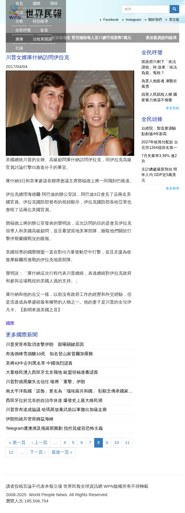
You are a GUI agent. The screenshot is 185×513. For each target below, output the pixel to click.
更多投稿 (172, 108)
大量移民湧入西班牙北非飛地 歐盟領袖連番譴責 (52, 372)
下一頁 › (38, 452)
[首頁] (66, 6)
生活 (54, 12)
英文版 (174, 19)
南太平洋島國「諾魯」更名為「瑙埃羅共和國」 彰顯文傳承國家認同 (70, 391)
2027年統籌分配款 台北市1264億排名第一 (159, 145)
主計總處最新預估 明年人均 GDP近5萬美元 (159, 174)
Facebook (111, 19)
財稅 (36, 12)
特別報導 (40, 21)
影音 (44, 30)
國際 (10, 323)
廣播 (19, 39)
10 (116, 442)
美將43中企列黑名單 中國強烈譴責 (39, 363)
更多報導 (172, 188)
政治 (19, 12)
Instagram (133, 19)
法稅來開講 (42, 39)
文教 (19, 21)
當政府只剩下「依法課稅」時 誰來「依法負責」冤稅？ (159, 67)
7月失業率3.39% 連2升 (159, 158)
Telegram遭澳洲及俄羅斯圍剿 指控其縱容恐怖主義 (54, 428)
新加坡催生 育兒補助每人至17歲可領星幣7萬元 (80, 38)
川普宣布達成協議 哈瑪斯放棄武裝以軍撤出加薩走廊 (56, 409)
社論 (19, 48)
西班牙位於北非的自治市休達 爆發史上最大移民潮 (54, 400)
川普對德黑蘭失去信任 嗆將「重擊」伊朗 (45, 381)
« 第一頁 (17, 442)
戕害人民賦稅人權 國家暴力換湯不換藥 (159, 97)
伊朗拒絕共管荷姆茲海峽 (29, 419)
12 (11, 452)
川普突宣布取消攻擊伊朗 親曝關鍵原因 (45, 344)
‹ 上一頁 (39, 442)
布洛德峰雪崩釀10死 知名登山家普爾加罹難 (49, 353)
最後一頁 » (62, 452)
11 (127, 442)
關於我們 (155, 19)
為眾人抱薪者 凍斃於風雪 (159, 84)
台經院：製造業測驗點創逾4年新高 (158, 131)
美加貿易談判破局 (149, 38)
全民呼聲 (23, 30)
